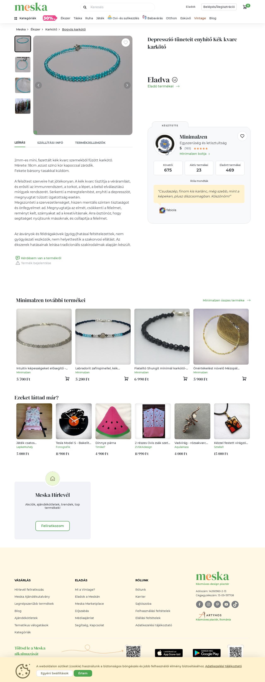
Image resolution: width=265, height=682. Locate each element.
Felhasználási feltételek (152, 611)
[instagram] (208, 604)
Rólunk (140, 589)
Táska (78, 18)
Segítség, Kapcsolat (89, 625)
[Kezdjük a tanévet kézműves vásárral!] (50, 18)
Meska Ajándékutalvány (32, 597)
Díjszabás (82, 611)
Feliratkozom (52, 526)
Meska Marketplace (89, 604)
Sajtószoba (143, 604)
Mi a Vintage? (85, 589)
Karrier (140, 597)
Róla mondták (199, 181)
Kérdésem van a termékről (41, 258)
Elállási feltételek (148, 618)
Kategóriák (22, 632)
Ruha (89, 18)
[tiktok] (235, 604)
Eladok (190, 6)
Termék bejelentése (36, 263)
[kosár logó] (244, 6)
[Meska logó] (31, 6)
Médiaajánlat (84, 618)
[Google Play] (169, 653)
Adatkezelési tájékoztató (153, 625)
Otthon (171, 18)
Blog (212, 18)
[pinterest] (217, 604)
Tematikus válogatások (31, 625)
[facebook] (199, 604)
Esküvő (185, 18)
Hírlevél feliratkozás (29, 589)
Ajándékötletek (26, 618)
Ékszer (65, 18)
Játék (100, 18)
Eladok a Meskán (87, 597)
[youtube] (226, 604)
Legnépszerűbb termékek (34, 604)
